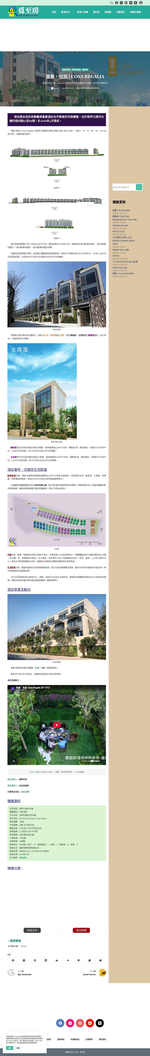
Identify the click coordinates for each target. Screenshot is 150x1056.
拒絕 (18, 1048)
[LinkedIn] (45, 960)
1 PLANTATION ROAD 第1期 (125, 262)
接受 (9, 1048)
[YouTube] (135, 2)
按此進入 (23, 858)
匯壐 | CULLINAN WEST (123, 273)
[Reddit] (56, 960)
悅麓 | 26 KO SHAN (121, 210)
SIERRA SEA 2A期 (121, 250)
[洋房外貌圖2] (56, 627)
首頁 (54, 12)
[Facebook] (116, 2)
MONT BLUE (118, 231)
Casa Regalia (36, 772)
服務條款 (60, 1039)
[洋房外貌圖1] (56, 294)
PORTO (116, 256)
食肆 (47, 567)
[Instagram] (121, 2)
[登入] (141, 2)
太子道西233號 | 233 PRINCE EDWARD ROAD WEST (124, 240)
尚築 (37, 668)
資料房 (96, 12)
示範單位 (120, 12)
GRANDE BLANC (120, 225)
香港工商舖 (82, 12)
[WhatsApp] (89, 960)
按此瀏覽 (25, 792)
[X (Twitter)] (130, 2)
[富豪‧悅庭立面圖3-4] (56, 212)
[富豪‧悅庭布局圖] (56, 520)
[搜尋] (111, 3)
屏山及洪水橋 (76, 69)
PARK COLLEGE (120, 268)
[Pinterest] (126, 2)
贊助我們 (102, 1039)
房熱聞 (108, 12)
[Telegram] (67, 960)
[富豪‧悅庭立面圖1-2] (56, 162)
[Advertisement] (75, 35)
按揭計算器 (135, 12)
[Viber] (78, 960)
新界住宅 (85, 69)
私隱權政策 (75, 1039)
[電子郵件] (100, 960)
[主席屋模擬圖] (42, 391)
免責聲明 (89, 1039)
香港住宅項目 (66, 69)
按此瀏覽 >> (13, 779)
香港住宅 (65, 12)
